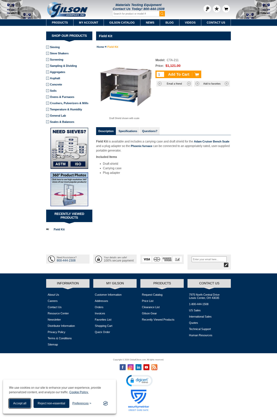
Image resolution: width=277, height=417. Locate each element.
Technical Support (200, 329)
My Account (88, 22)
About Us (53, 294)
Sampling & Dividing (63, 65)
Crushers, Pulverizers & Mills (69, 103)
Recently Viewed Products (158, 319)
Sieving (55, 47)
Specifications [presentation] (128, 131)
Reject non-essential (51, 403)
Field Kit (59, 229)
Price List (147, 300)
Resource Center (58, 313)
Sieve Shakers (59, 53)
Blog (169, 22)
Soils (53, 90)
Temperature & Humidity (66, 109)
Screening (56, 59)
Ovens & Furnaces (62, 96)
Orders (99, 307)
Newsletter (54, 319)
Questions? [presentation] (149, 131)
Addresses (101, 300)
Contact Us (216, 22)
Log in (207, 8)
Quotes (193, 322)
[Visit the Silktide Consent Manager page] (105, 403)
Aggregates (57, 72)
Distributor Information (61, 325)
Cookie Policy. (79, 392)
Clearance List (151, 307)
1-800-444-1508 (198, 304)
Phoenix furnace (141, 146)
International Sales (200, 316)
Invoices (100, 313)
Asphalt (55, 78)
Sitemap (53, 344)
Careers (53, 300)
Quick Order (102, 332)
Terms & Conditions (60, 338)
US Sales (195, 310)
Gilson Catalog (122, 22)
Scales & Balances (62, 121)
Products (60, 22)
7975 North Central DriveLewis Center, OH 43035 (204, 296)
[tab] (106, 131)
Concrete (56, 84)
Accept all (19, 403)
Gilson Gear (149, 313)
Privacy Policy (56, 332)
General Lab (58, 115)
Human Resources (200, 335)
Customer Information (108, 294)
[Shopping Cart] (226, 8)
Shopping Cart (103, 325)
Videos (190, 22)
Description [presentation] (106, 131)
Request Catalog (152, 294)
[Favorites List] (216, 8)
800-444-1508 (154, 9)
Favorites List (103, 319)
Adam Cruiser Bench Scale (211, 141)
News (150, 22)
